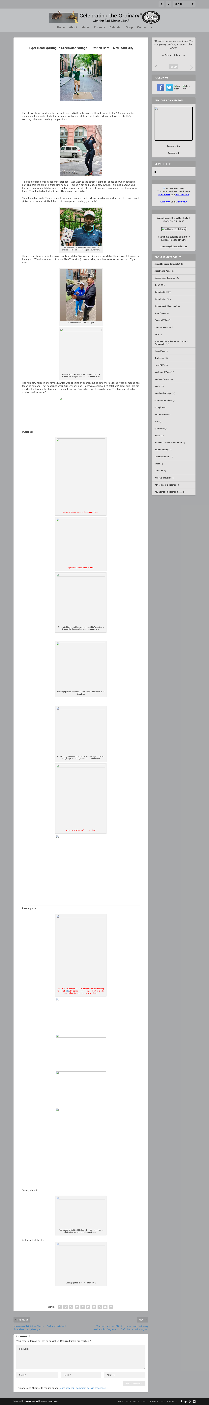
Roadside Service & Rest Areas (168, 442)
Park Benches (161, 414)
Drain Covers (160, 313)
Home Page (160, 351)
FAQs (157, 334)
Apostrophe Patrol (163, 271)
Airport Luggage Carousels (167, 264)
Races (157, 435)
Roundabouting (161, 450)
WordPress (54, 1401)
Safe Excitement (162, 457)
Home (61, 27)
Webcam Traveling (163, 478)
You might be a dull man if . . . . (168, 492)
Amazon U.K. (173, 153)
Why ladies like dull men (165, 485)
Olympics (159, 407)
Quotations (160, 428)
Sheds (157, 464)
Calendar (115, 27)
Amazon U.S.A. (173, 146)
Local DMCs (160, 365)
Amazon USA (182, 194)
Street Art (159, 471)
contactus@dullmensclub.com (173, 246)
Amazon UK (164, 194)
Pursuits (99, 27)
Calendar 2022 (161, 299)
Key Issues (159, 358)
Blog (157, 285)
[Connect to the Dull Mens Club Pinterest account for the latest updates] (186, 87)
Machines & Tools (162, 372)
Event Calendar (161, 327)
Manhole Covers (162, 379)
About (73, 27)
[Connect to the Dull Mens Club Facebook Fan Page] (160, 87)
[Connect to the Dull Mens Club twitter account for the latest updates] (169, 87)
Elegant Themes (31, 1401)
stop (173, 66)
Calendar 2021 (161, 292)
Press (157, 421)
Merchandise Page (163, 393)
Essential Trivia (162, 320)
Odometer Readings (164, 400)
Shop (129, 27)
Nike (67, 991)
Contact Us (144, 27)
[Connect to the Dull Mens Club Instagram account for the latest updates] (177, 87)
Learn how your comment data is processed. (83, 1388)
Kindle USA (181, 201)
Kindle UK (165, 201)
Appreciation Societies (165, 278)
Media (85, 27)
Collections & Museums (165, 306)
